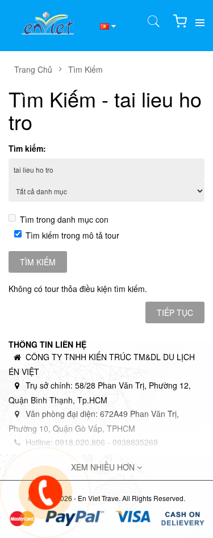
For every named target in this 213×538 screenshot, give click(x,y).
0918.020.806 (80, 442)
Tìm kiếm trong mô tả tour (72, 235)
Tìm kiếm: (27, 148)
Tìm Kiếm (85, 69)
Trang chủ (33, 69)
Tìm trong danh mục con (64, 219)
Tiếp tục (175, 312)
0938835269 (135, 442)
